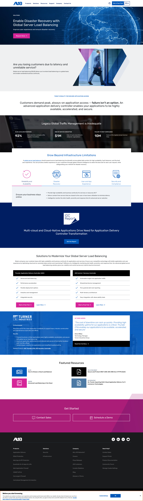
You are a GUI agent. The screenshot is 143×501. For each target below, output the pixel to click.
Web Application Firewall (20, 468)
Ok (115, 495)
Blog (74, 472)
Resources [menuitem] (44, 3)
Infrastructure (47, 456)
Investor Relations (78, 468)
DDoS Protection (18, 456)
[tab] (27, 177)
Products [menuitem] (28, 3)
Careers (75, 456)
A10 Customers (77, 464)
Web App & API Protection (21, 460)
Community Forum (108, 464)
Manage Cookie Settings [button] (110, 468)
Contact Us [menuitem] (67, 3)
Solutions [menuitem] (36, 3)
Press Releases (77, 460)
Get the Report (71, 241)
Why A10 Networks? (79, 452)
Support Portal (107, 456)
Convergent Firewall (19, 476)
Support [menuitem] (51, 3)
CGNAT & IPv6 (17, 472)
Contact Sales (43, 417)
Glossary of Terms (78, 476)
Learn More (40, 305)
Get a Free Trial (118, 3)
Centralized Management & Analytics (24, 480)
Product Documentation (110, 460)
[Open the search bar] (109, 3)
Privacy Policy (25, 499)
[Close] (140, 496)
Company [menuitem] (59, 3)
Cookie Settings (103, 495)
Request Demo (20, 36)
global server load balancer (32, 160)
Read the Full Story (81, 344)
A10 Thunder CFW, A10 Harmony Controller (37, 348)
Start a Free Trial (24, 305)
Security (45, 452)
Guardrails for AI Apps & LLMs (22, 464)
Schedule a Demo (103, 417)
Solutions (16, 15)
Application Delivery (19, 452)
